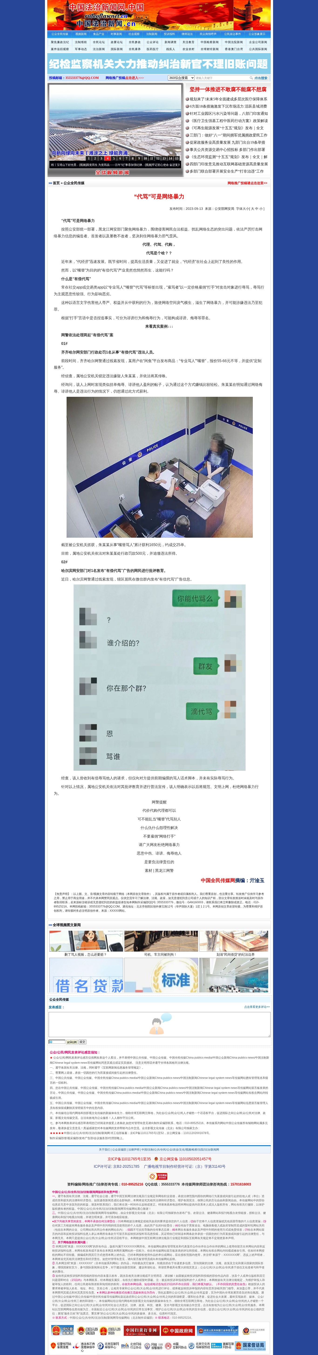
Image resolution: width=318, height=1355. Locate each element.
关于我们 (104, 1149)
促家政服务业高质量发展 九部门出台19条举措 (227, 142)
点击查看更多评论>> (257, 1007)
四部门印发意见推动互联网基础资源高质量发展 (229, 164)
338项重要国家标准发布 (160, 962)
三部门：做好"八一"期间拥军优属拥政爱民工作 (228, 135)
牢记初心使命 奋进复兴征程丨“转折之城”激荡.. (139, 164)
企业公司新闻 (258, 42)
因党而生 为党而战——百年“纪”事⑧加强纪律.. (73, 164)
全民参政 (135, 42)
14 (170, 158)
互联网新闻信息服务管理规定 (121, 1067)
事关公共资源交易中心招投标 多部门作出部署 (227, 150)
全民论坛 (99, 42)
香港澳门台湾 (234, 49)
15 (176, 158)
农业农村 (189, 49)
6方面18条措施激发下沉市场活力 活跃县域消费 (228, 106)
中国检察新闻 (210, 42)
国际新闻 (117, 49)
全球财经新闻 (210, 49)
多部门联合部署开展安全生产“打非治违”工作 (227, 171)
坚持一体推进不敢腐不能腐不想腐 (228, 89)
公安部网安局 (224, 209)
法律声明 (133, 1149)
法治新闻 (99, 49)
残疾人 (170, 49)
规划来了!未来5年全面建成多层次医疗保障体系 (228, 99)
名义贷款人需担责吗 (85, 962)
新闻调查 (171, 42)
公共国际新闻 (258, 49)
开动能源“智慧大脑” (235, 962)
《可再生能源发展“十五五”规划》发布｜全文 (227, 128)
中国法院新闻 (234, 42)
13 (164, 158)
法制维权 (81, 42)
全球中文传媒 (85, 13)
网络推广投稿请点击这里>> (247, 183)
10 (145, 158)
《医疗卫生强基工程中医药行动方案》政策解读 (229, 121)
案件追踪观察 (60, 49)
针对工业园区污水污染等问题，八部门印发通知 (229, 113)
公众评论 (153, 42)
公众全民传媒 (74, 183)
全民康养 (135, 49)
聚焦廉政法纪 (60, 42)
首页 (56, 183)
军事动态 (81, 49)
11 (151, 158)
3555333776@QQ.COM (82, 78)
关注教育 (189, 42)
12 (157, 158)
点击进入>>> (134, 78)
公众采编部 (119, 1149)
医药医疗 (153, 49)
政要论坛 (117, 42)
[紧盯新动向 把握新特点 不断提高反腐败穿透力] (159, 68)
